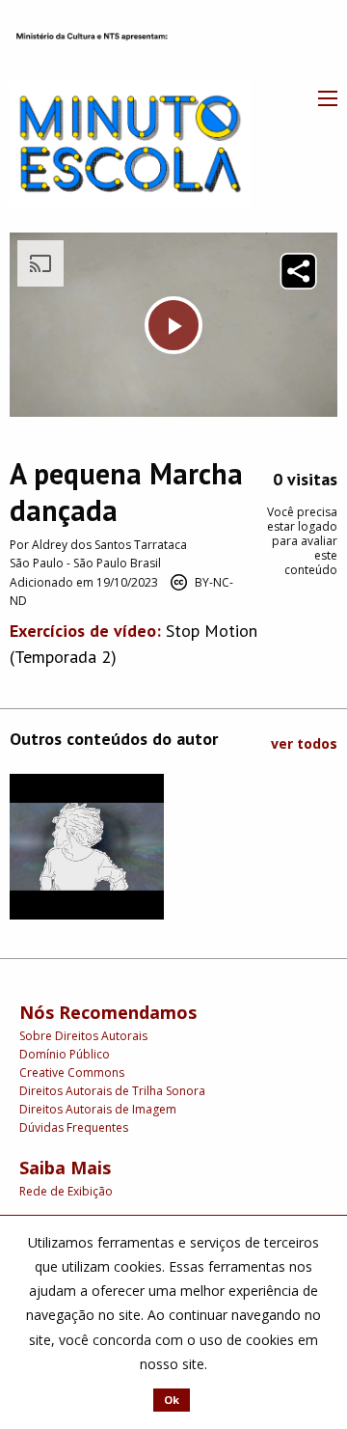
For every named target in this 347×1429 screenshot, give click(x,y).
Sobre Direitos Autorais (83, 1036)
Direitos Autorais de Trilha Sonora (112, 1091)
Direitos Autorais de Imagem (97, 1109)
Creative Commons (71, 1072)
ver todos (304, 743)
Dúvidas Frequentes (73, 1127)
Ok (171, 1399)
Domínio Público (64, 1054)
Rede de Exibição (66, 1191)
